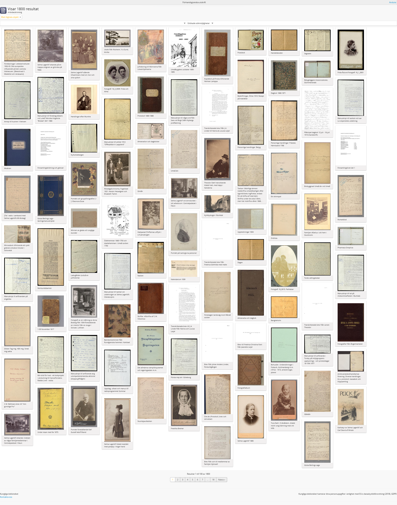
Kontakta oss (6, 497)
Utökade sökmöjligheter (198, 23)
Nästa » (221, 479)
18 (213, 479)
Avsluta (392, 2)
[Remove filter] (20, 17)
